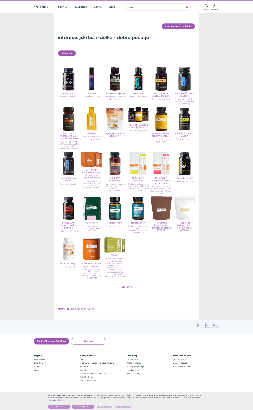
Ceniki (82, 359)
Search (187, 7)
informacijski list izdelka (178, 26)
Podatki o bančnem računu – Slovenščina (97, 373)
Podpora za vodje (133, 373)
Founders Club (132, 370)
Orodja (112, 7)
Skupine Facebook (180, 363)
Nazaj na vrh (126, 287)
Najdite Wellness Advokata (51, 341)
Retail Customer (86, 377)
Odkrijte (98, 7)
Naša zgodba (80, 7)
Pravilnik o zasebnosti (123, 407)
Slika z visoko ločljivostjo (81, 309)
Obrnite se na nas (180, 359)
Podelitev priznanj (133, 363)
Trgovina (62, 7)
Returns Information (88, 380)
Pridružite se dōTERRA (182, 366)
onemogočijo (82, 407)
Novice (36, 366)
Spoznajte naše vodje (135, 366)
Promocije (84, 366)
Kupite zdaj (67, 53)
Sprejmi (59, 407)
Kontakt (88, 341)
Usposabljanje (132, 359)
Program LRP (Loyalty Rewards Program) (97, 363)
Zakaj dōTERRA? (40, 363)
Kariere (36, 370)
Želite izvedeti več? (104, 407)
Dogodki (83, 370)
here (63, 400)
